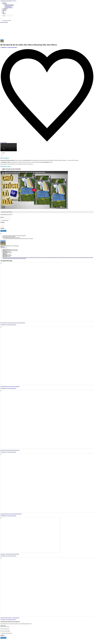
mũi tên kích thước (16, 258)
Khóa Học (4, 2)
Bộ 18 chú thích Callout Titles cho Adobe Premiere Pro (9, 450)
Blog (3, 12)
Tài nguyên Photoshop (9, 7)
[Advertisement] (47, 31)
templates (24, 258)
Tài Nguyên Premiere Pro (9, 5)
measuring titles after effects (84, 257)
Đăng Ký (2, 22)
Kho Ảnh (4, 9)
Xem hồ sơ (17, 245)
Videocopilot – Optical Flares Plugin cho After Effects (9, 554)
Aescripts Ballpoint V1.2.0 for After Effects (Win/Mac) (9, 386)
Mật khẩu (2, 217)
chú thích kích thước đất (61, 257)
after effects (6, 257)
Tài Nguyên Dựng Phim (11, 619)
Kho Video (4, 10)
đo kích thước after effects (69, 257)
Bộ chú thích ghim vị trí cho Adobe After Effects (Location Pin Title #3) (12, 322)
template (21, 258)
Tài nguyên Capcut (8, 6)
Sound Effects (5, 8)
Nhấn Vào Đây (3, 625)
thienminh (3, 47)
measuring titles (76, 257)
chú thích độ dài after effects (40, 257)
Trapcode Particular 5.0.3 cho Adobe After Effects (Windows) (11, 513)
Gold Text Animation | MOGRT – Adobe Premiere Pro (9, 617)
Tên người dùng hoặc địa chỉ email (6, 214)
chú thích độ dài (32, 257)
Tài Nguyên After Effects (9, 4)
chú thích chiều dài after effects (24, 257)
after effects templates (12, 257)
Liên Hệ (4, 13)
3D (3, 11)
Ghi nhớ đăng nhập (5, 220)
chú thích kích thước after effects (50, 257)
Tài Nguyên (5, 3)
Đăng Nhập (6, 22)
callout (17, 257)
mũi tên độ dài (10, 258)
